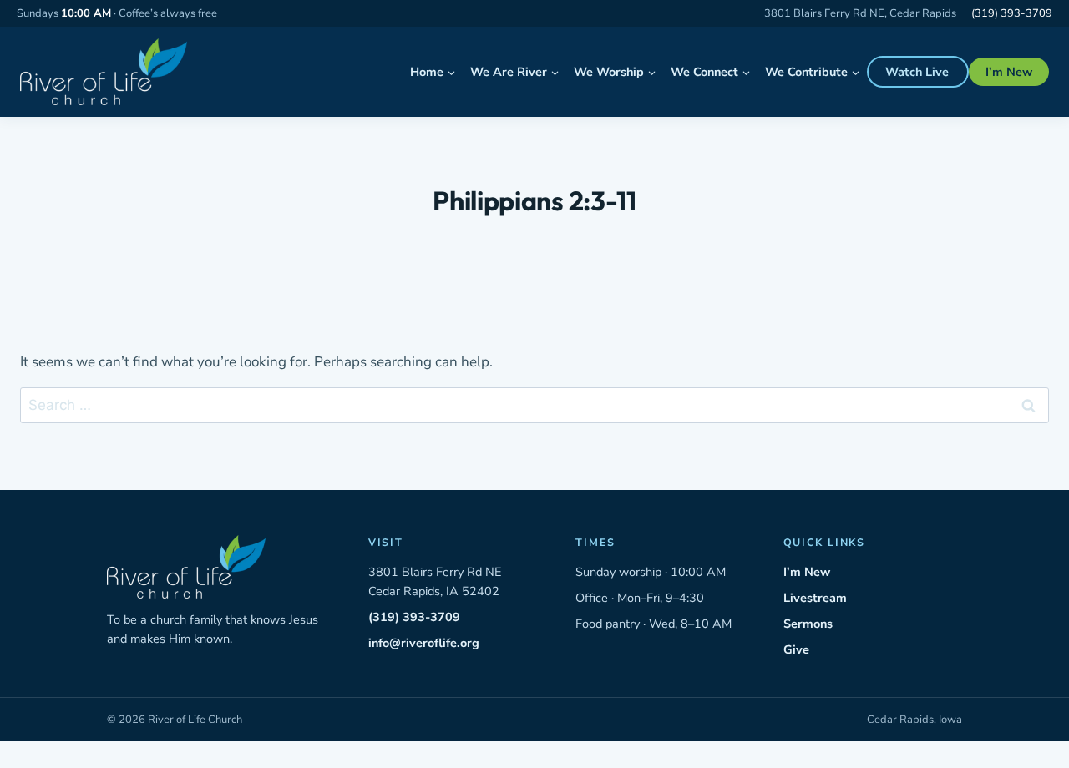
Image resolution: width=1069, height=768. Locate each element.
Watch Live (917, 71)
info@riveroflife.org (423, 642)
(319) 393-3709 (1011, 13)
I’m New (1008, 71)
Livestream (815, 597)
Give (796, 649)
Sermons (808, 623)
